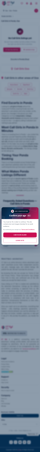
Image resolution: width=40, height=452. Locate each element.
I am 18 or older (20, 235)
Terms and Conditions (27, 229)
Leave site (20, 240)
